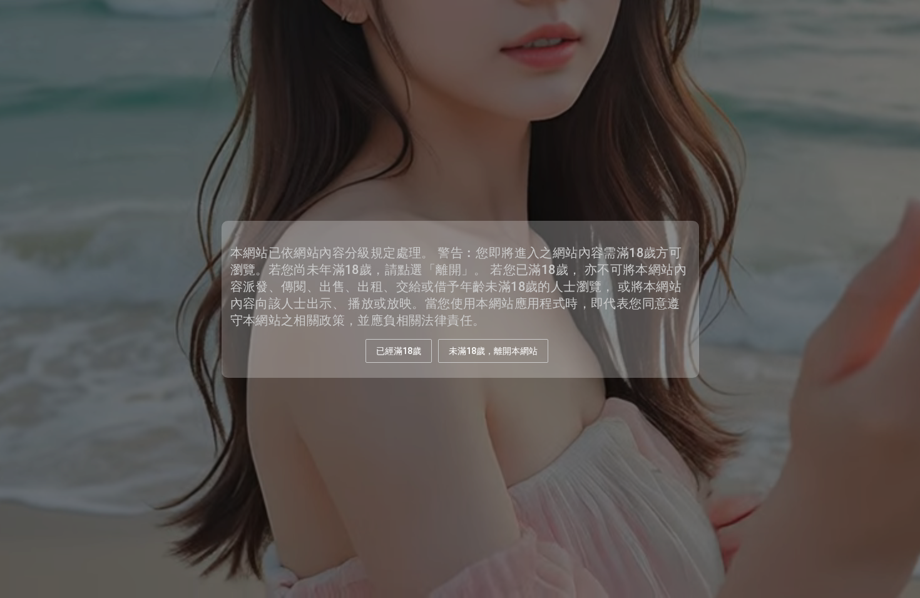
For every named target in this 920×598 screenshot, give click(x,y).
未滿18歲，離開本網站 (493, 351)
